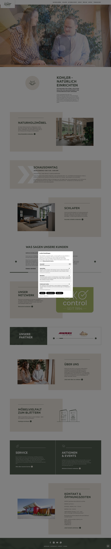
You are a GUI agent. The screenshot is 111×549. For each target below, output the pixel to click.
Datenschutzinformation (48, 261)
